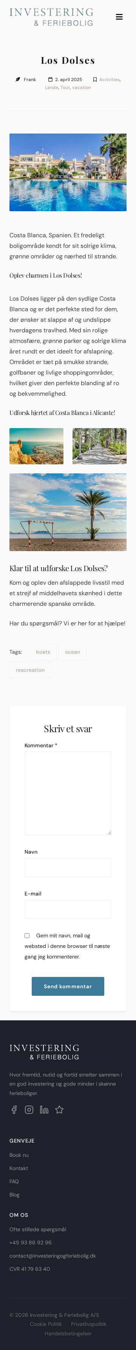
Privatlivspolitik (89, 1324)
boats (43, 651)
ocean (72, 651)
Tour (65, 87)
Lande (51, 87)
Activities (109, 80)
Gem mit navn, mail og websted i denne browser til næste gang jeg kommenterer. (67, 946)
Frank (30, 80)
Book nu (19, 1155)
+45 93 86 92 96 (30, 1242)
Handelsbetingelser (68, 1333)
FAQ (14, 1181)
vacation (81, 87)
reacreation (30, 670)
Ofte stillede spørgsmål (37, 1229)
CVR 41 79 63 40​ (29, 1269)
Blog (14, 1194)
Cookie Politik (46, 1324)
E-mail (33, 893)
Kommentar (41, 745)
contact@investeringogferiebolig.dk (52, 1255)
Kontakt (18, 1168)
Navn (31, 851)
